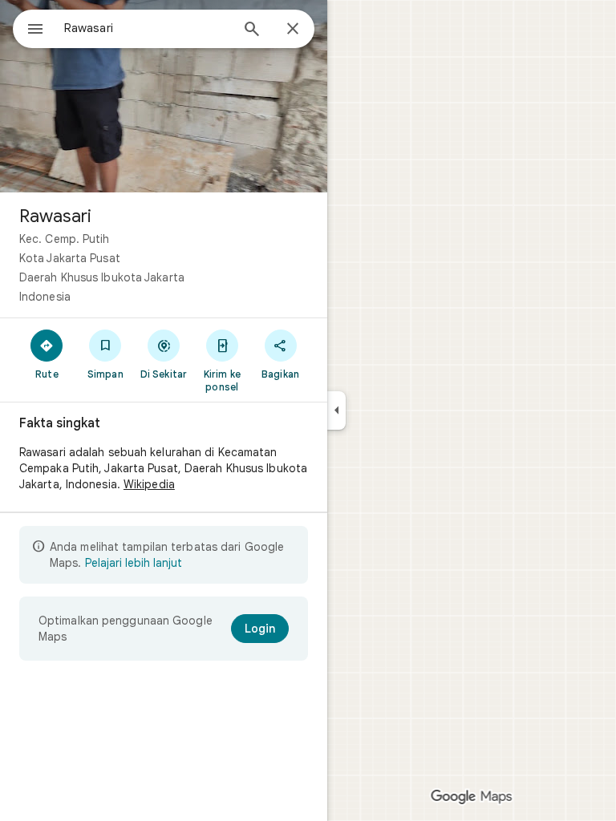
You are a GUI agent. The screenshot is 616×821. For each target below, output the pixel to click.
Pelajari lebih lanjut (133, 563)
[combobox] (146, 28)
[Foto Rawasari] (163, 96)
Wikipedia (149, 484)
